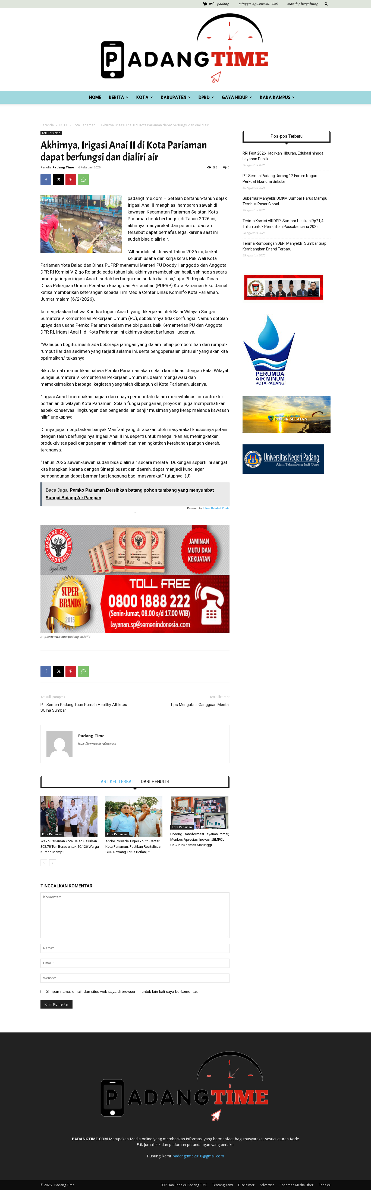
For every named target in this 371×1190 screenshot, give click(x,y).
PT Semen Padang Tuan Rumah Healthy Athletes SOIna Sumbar (83, 707)
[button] (326, 4)
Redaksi (325, 1185)
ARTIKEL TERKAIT (118, 782)
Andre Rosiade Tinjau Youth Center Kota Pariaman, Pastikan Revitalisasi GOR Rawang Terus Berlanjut (133, 846)
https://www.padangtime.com (97, 743)
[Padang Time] (185, 49)
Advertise (267, 1185)
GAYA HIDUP (235, 97)
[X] (58, 179)
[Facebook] (45, 179)
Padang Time (63, 167)
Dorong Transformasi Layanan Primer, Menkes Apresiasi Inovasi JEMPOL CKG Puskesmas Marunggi (199, 839)
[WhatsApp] (83, 179)
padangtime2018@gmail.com (198, 1155)
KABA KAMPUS (275, 97)
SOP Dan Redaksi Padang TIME (184, 1185)
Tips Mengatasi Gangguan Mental (199, 704)
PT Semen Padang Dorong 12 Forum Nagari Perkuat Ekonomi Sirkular (280, 179)
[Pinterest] (70, 179)
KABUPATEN (173, 97)
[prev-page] (43, 862)
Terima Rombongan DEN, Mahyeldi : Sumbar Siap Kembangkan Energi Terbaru (284, 246)
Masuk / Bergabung (302, 4)
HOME (95, 97)
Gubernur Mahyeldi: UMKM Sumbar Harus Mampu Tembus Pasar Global (285, 201)
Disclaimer (246, 1185)
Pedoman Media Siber (296, 1185)
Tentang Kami (222, 1185)
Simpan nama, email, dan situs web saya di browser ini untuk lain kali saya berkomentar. (122, 991)
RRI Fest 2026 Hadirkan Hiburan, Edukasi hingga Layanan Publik (283, 156)
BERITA (116, 97)
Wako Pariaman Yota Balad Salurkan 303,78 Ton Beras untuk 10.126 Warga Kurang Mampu (69, 846)
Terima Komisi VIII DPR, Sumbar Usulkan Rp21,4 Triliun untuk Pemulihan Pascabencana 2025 (283, 224)
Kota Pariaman (84, 125)
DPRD (204, 97)
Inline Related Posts (216, 508)
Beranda (47, 125)
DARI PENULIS (155, 782)
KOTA (142, 97)
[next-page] (52, 862)
